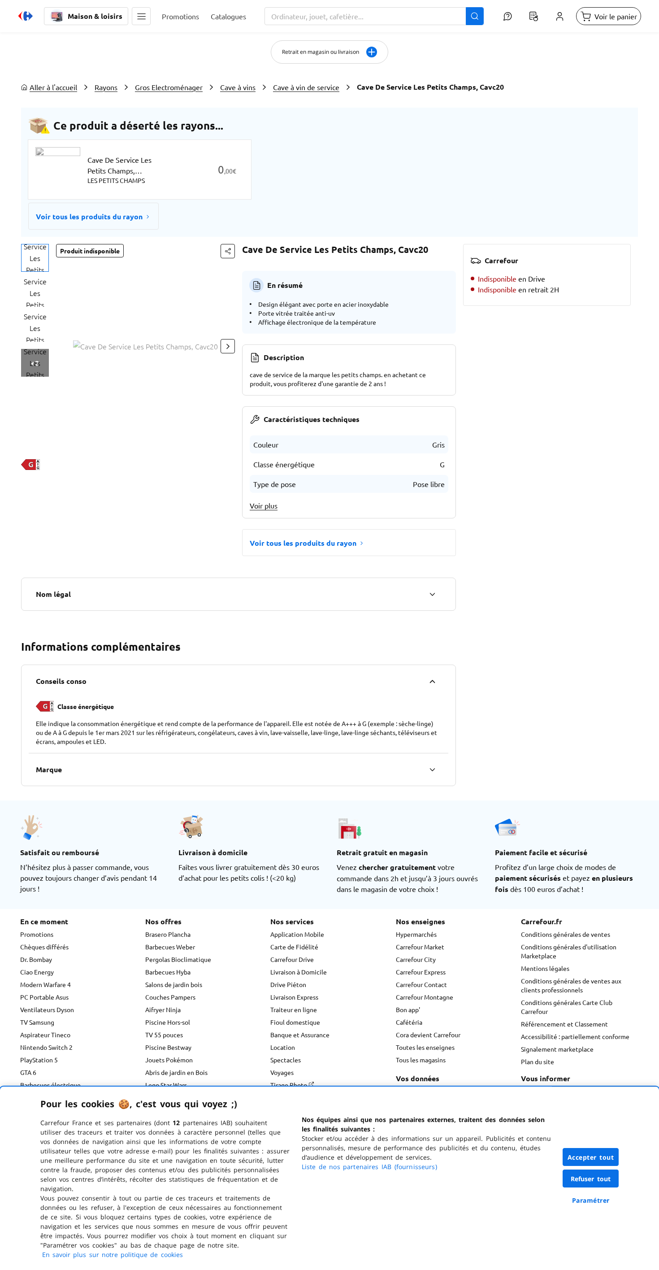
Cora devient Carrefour (428, 1035)
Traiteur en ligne (293, 1009)
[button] (141, 16)
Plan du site (537, 1061)
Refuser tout (591, 1178)
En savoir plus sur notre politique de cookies (112, 1254)
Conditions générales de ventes (565, 934)
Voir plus (263, 505)
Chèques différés (44, 947)
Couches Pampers (170, 997)
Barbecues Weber (170, 947)
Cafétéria (409, 1022)
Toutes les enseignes (425, 1047)
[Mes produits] (533, 16)
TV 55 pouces (164, 1035)
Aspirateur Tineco (45, 1035)
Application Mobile (297, 934)
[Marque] (432, 770)
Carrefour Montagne (424, 997)
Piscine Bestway (168, 1047)
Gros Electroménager (169, 87)
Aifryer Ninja (163, 1009)
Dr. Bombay (36, 959)
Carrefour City (416, 959)
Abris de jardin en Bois (176, 1072)
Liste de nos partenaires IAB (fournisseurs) (369, 1166)
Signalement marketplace (557, 1049)
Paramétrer (591, 1200)
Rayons (106, 87)
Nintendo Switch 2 (46, 1047)
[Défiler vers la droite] (228, 346)
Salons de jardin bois (173, 984)
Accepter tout (591, 1157)
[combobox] (374, 16)
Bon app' (408, 1009)
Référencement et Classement (564, 1024)
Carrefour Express (421, 972)
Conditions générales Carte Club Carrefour (566, 1006)
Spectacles (285, 1060)
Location (282, 1047)
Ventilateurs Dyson (47, 1009)
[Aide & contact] (507, 16)
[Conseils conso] (432, 681)
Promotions (36, 934)
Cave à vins (238, 87)
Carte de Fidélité (294, 947)
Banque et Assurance (300, 1035)
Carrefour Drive (292, 959)
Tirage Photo (289, 1085)
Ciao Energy (37, 972)
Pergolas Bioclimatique (178, 959)
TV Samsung (37, 1022)
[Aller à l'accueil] (25, 16)
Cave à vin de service (306, 87)
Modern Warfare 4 (45, 984)
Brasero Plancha (168, 934)
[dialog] (329, 1178)
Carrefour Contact (421, 984)
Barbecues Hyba (168, 972)
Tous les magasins (421, 1060)
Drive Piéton (288, 984)
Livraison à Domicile (298, 972)
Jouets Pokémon (169, 1060)
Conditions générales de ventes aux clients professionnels (571, 985)
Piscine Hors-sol (167, 1022)
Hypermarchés (416, 934)
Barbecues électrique (50, 1085)
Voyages (282, 1072)
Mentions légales (545, 968)
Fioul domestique (295, 1022)
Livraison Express (294, 997)
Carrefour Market (420, 947)
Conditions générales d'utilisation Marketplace (568, 951)
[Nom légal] (432, 594)
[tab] (35, 258)
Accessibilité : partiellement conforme (575, 1036)
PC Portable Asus (44, 997)
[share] (228, 251)
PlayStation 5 (39, 1060)
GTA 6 (28, 1072)
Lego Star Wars (166, 1085)
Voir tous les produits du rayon (89, 216)
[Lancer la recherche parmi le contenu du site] (474, 16)
